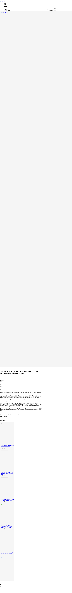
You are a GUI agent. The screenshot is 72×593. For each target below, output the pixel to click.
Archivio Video (7, 10)
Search (46, 9)
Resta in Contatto (3, 416)
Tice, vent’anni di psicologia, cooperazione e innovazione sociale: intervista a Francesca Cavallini (6, 526)
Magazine (6, 9)
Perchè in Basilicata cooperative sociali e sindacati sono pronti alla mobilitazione (7, 446)
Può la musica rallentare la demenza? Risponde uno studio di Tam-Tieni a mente (7, 473)
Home (5, 3)
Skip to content (2, 0)
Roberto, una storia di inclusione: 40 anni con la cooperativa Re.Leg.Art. (7, 553)
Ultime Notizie (3, 420)
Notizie (5, 4)
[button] (28, 8)
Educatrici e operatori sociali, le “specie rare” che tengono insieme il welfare (7, 500)
